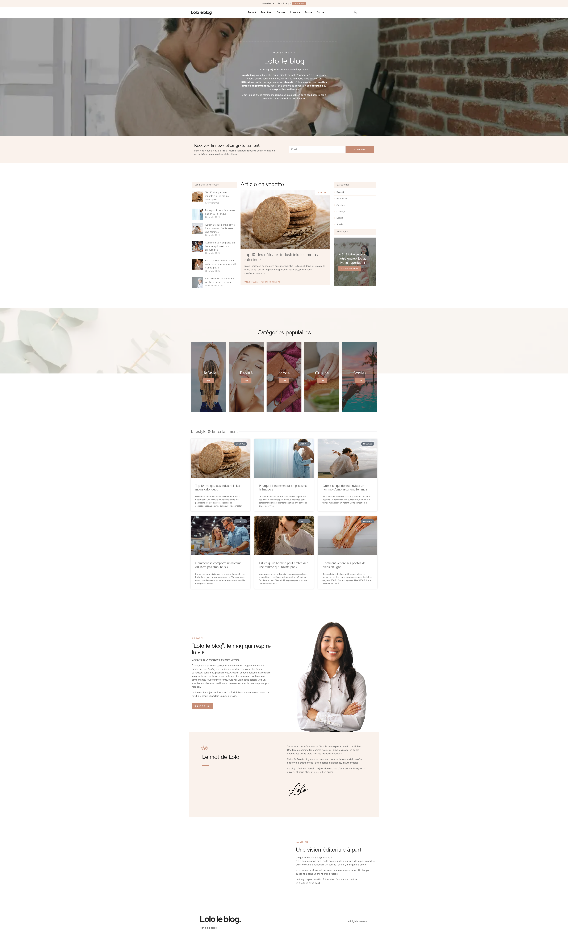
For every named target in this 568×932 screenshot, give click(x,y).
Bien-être (266, 12)
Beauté (252, 12)
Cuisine (281, 12)
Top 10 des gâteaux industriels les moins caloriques (217, 196)
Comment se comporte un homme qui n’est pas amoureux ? (220, 246)
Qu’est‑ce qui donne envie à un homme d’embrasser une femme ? (220, 228)
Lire (208, 381)
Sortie (320, 12)
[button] (355, 12)
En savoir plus (349, 269)
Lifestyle (295, 12)
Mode (308, 12)
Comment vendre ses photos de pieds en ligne (344, 565)
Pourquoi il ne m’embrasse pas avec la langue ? (282, 487)
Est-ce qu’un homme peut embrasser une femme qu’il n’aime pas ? (220, 264)
